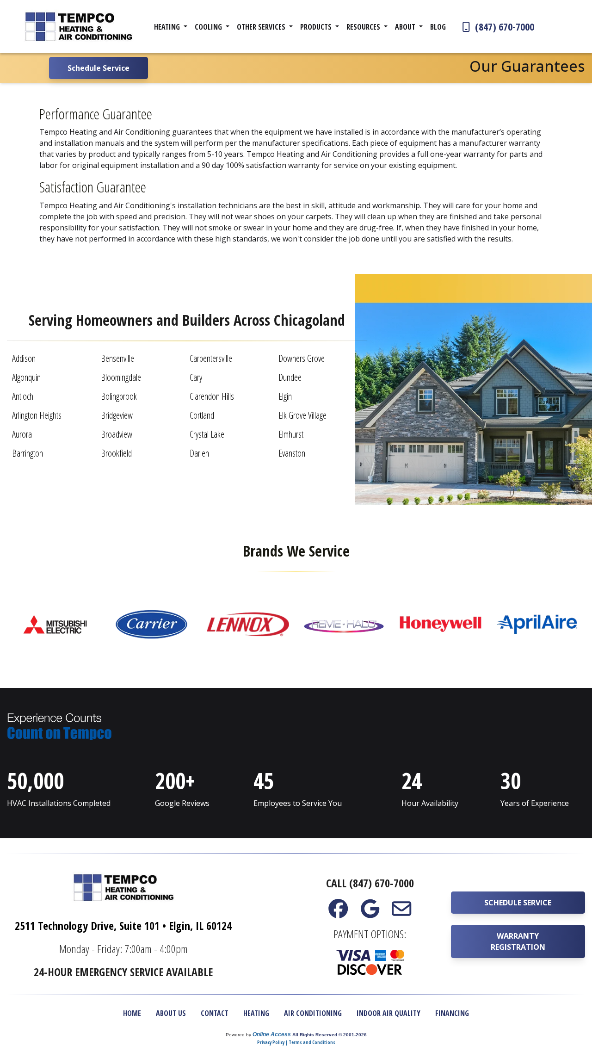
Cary (196, 377)
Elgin (285, 396)
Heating (256, 1013)
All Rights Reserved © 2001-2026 (329, 1034)
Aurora (22, 434)
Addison (24, 358)
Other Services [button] (262, 27)
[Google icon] (370, 913)
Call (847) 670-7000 (370, 883)
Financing (452, 1013)
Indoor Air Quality (388, 1013)
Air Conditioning (313, 1013)
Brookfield (116, 453)
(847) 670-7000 (503, 26)
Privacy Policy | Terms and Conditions (296, 1042)
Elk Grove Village (302, 415)
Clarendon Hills (212, 396)
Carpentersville (211, 358)
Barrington (27, 453)
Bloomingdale (121, 377)
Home (132, 1013)
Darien (199, 453)
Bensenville (117, 358)
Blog (438, 27)
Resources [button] (364, 27)
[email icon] (402, 913)
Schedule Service (517, 902)
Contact (214, 1013)
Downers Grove (301, 358)
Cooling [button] (209, 27)
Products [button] (316, 27)
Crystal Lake (207, 434)
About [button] (406, 27)
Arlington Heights (37, 415)
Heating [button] (168, 27)
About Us (171, 1013)
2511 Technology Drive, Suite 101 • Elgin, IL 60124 (123, 925)
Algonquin (26, 377)
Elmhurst (290, 434)
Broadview (116, 434)
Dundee (290, 377)
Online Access (272, 1034)
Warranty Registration (518, 941)
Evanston (291, 453)
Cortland (202, 415)
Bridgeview (117, 415)
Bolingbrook (119, 396)
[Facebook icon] (338, 913)
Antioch (22, 396)
